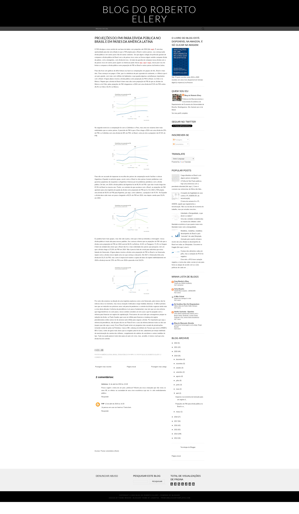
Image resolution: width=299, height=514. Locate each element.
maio (177, 389)
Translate (187, 162)
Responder (105, 397)
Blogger (192, 447)
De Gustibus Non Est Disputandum (186, 304)
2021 (175, 347)
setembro (179, 372)
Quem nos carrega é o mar (182, 298)
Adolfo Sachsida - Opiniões (184, 312)
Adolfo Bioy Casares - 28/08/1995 (185, 291)
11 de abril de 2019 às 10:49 (118, 384)
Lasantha (155, 498)
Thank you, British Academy (183, 283)
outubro (178, 368)
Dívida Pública (123, 354)
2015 (175, 429)
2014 (175, 434)
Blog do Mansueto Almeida (184, 323)
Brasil (115, 354)
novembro (179, 363)
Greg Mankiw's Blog (181, 281)
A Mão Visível (179, 296)
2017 (175, 421)
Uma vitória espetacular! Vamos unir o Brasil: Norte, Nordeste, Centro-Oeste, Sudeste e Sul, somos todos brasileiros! (186, 315)
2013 (175, 438)
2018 (175, 417)
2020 (175, 351)
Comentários (178, 144)
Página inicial (102, 28)
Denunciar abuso (107, 476)
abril (177, 393)
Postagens (178, 140)
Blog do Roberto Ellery (149, 14)
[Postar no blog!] (98, 350)
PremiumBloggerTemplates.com (175, 498)
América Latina (107, 354)
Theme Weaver (124, 498)
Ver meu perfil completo (180, 113)
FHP (102, 404)
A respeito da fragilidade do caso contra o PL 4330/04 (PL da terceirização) (192, 195)
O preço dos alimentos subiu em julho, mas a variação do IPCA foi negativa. (192, 253)
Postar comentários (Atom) (110, 451)
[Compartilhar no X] (100, 350)
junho (178, 385)
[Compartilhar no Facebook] (102, 350)
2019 (175, 356)
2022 (175, 343)
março (178, 412)
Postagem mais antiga (158, 367)
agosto (178, 376)
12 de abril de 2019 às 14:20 (114, 404)
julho (177, 380)
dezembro (179, 359)
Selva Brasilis (179, 289)
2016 (175, 425)
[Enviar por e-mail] (95, 350)
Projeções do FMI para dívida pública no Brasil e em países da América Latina (128, 39)
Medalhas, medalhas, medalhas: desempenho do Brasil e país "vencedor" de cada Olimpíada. (192, 233)
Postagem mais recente (103, 367)
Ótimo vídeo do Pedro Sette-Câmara (185, 306)
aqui (152, 49)
